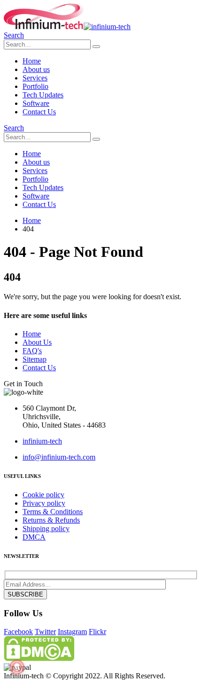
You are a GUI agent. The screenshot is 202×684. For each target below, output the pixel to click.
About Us (37, 342)
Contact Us (39, 112)
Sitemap (35, 359)
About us (36, 69)
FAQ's (32, 351)
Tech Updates (43, 95)
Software (36, 103)
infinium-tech (42, 441)
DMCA (34, 537)
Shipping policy (46, 529)
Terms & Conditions (53, 512)
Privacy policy (44, 503)
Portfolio (35, 86)
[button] (14, 35)
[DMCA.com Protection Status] (39, 658)
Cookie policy (43, 495)
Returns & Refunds (51, 520)
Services (35, 78)
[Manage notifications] (16, 667)
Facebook (18, 632)
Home (32, 61)
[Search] (96, 46)
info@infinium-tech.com (59, 457)
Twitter (45, 632)
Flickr (97, 632)
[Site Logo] (67, 27)
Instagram (72, 632)
